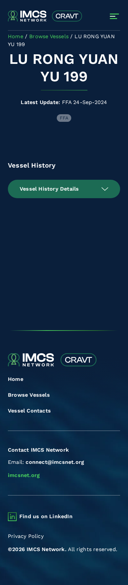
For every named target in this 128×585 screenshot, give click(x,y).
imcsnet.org (24, 475)
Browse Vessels (29, 395)
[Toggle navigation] (114, 16)
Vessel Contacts (29, 411)
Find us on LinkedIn (46, 516)
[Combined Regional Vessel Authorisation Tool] (45, 16)
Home (15, 379)
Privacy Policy (26, 536)
